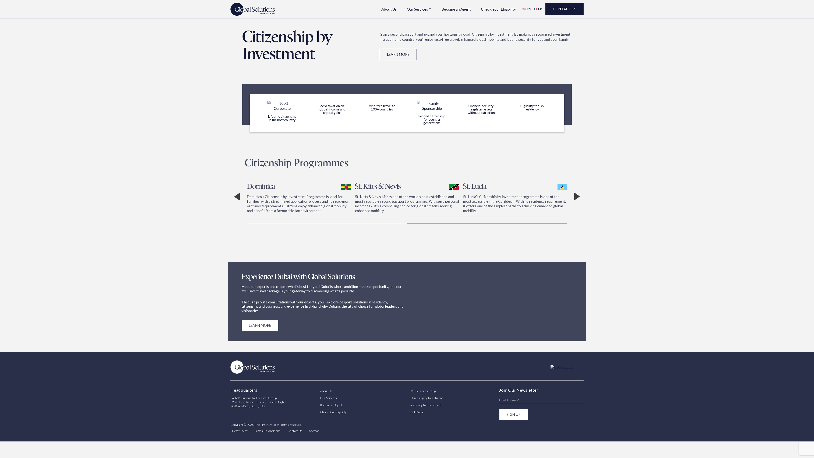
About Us (389, 9)
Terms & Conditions (267, 431)
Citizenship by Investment (426, 398)
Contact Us (564, 9)
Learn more (398, 54)
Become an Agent (456, 9)
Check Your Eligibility (498, 9)
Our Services (417, 9)
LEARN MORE (260, 325)
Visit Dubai (417, 412)
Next (577, 196)
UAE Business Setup (423, 391)
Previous (237, 196)
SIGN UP (514, 414)
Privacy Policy (239, 431)
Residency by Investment (426, 405)
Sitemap (314, 431)
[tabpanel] (245, 196)
